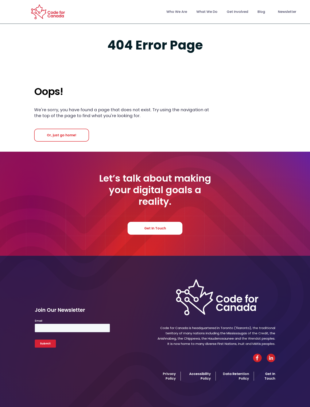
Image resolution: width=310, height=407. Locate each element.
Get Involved (237, 11)
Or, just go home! (61, 135)
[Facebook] (257, 358)
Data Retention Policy (236, 376)
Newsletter (287, 11)
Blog (261, 11)
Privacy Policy (169, 376)
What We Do (206, 11)
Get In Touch (155, 228)
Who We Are (176, 11)
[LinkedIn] (271, 358)
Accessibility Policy (200, 376)
